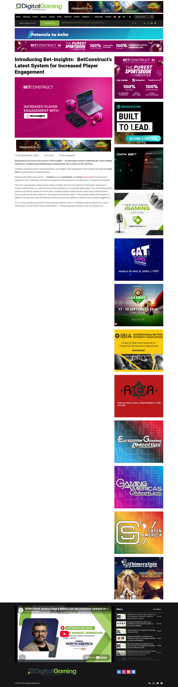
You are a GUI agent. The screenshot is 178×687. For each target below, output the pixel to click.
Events (52, 17)
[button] (49, 23)
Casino (35, 17)
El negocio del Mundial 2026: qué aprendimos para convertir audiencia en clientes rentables (140, 624)
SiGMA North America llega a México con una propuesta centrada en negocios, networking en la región (141, 616)
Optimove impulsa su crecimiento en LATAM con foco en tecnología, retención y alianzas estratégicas (141, 638)
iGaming (26, 17)
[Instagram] (148, 23)
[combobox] (141, 17)
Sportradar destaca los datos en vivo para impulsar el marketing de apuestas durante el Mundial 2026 (141, 646)
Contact (108, 17)
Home (18, 17)
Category (85, 17)
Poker (59, 17)
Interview (68, 17)
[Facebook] (155, 23)
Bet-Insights (89, 177)
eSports (44, 17)
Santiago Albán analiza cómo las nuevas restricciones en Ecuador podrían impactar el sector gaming (141, 653)
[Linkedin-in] (144, 23)
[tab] (138, 616)
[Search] (152, 17)
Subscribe (98, 17)
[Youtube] (151, 23)
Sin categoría (68, 155)
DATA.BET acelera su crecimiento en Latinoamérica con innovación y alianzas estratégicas (141, 660)
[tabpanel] (64, 634)
